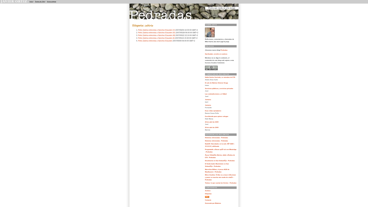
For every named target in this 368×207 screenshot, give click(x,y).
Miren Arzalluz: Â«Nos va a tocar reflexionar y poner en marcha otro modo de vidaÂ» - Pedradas (220, 177)
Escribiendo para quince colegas (216, 116)
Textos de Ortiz (40, 1)
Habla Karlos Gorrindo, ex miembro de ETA (220, 77)
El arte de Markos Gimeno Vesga (216, 83)
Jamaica (208, 99)
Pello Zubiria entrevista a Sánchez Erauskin (155, 41)
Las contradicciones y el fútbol (216, 94)
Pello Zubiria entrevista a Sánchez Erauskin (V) (156, 30)
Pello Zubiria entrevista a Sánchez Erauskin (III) (156, 35)
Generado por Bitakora (213, 203)
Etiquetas (208, 193)
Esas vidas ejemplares (213, 111)
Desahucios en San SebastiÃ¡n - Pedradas (220, 160)
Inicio (31, 1)
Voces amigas (51, 1)
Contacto (208, 200)
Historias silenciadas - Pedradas (216, 137)
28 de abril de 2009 (211, 122)
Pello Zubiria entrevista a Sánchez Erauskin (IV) (156, 32)
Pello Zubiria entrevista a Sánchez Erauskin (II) (156, 38)
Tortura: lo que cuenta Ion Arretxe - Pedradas (220, 183)
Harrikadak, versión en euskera (216, 54)
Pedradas (135, 20)
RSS (207, 197)
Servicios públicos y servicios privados (219, 88)
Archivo (207, 190)
